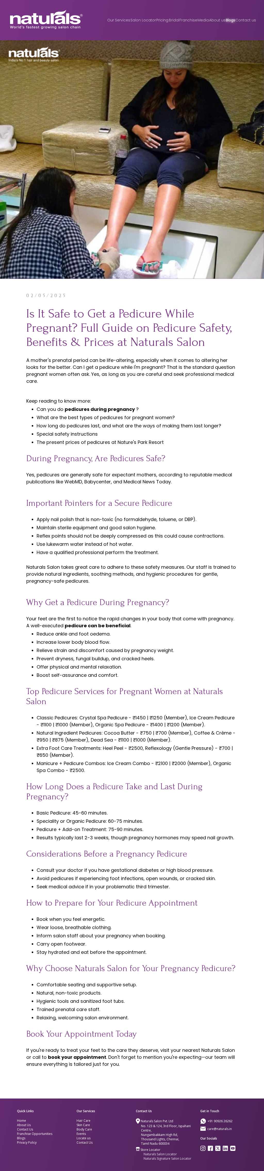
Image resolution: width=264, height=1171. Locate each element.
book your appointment (77, 1057)
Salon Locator (143, 20)
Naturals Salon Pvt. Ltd (157, 1121)
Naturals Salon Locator (160, 1154)
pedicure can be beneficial (97, 625)
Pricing (162, 20)
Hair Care (83, 1120)
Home (21, 1120)
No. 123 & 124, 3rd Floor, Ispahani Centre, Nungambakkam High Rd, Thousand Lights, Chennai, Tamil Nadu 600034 (166, 1135)
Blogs (230, 20)
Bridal (174, 20)
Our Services (118, 20)
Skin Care (83, 1125)
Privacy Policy (27, 1142)
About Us (24, 1125)
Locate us (83, 1138)
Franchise (188, 20)
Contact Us (25, 1129)
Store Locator (150, 1150)
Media (203, 20)
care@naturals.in (219, 1129)
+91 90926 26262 (220, 1121)
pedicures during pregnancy (100, 409)
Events (81, 1134)
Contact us (245, 20)
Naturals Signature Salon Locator (167, 1158)
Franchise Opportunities (34, 1134)
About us (217, 20)
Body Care (84, 1129)
